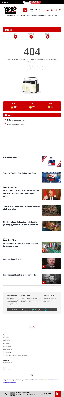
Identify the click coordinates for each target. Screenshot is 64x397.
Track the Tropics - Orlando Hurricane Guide (19, 173)
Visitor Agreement (48, 379)
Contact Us (6, 337)
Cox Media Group (10, 379)
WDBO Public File (7, 349)
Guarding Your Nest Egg (35, 9)
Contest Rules (6, 343)
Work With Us (6, 340)
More (56, 15)
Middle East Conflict (36, 15)
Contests (44, 15)
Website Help (6, 370)
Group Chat (50, 15)
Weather (13, 15)
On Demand (27, 15)
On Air (22, 15)
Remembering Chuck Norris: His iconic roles (20, 275)
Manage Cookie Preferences (9, 382)
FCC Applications (7, 352)
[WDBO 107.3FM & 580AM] (32, 2)
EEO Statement (7, 346)
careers (36, 380)
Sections (4, 2)
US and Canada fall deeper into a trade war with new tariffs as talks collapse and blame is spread (21, 193)
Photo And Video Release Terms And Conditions (15, 355)
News (8, 15)
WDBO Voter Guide (10, 157)
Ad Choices (25, 380)
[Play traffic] (47, 37)
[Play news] (15, 37)
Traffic (18, 15)
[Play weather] (31, 37)
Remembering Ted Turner (12, 259)
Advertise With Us (7, 362)
